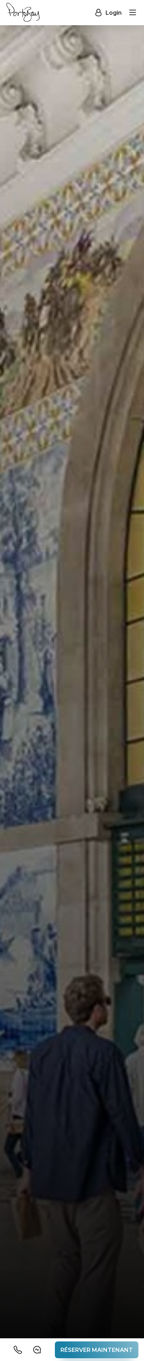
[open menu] (132, 12)
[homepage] (23, 12)
